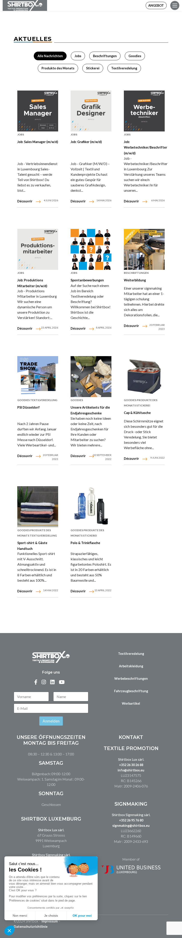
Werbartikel (131, 703)
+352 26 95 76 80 (131, 820)
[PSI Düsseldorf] (37, 376)
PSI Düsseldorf (28, 407)
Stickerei (92, 68)
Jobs (78, 56)
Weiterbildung (135, 280)
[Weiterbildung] (144, 249)
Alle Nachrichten (50, 56)
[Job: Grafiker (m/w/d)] (91, 111)
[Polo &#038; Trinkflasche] (91, 506)
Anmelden (51, 721)
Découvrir (24, 201)
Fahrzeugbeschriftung (131, 691)
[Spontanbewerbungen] (91, 249)
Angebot (156, 5)
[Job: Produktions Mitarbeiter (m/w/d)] (37, 249)
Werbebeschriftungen (131, 678)
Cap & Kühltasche (137, 413)
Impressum (50, 921)
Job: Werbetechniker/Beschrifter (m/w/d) (145, 147)
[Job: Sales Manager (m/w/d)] (37, 111)
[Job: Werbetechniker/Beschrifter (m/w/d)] (144, 111)
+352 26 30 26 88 (131, 765)
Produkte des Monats (58, 68)
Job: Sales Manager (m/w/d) (37, 142)
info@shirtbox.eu (131, 770)
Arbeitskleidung (131, 666)
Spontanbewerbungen (87, 280)
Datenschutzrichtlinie (30, 926)
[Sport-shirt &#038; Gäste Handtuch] (37, 506)
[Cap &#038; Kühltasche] (144, 376)
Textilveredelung (124, 68)
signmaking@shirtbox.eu (131, 825)
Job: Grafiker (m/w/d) (86, 142)
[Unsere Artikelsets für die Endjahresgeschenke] (91, 376)
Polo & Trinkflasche (85, 543)
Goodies (135, 56)
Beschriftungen (105, 56)
